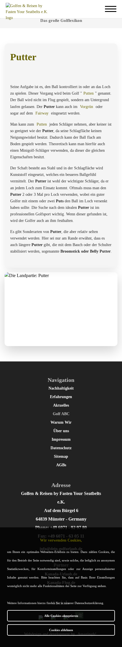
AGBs (61, 465)
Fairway (42, 113)
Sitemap (61, 456)
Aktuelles (61, 405)
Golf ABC (61, 414)
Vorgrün (86, 107)
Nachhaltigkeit (61, 388)
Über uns (61, 431)
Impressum (61, 439)
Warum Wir (61, 422)
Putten (88, 93)
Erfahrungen (61, 397)
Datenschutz (61, 448)
